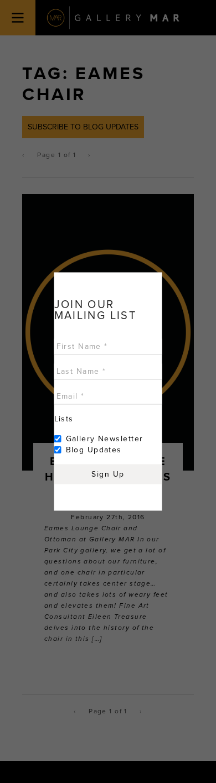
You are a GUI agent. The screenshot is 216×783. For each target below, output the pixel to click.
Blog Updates (94, 450)
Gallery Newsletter (104, 438)
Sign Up (107, 474)
